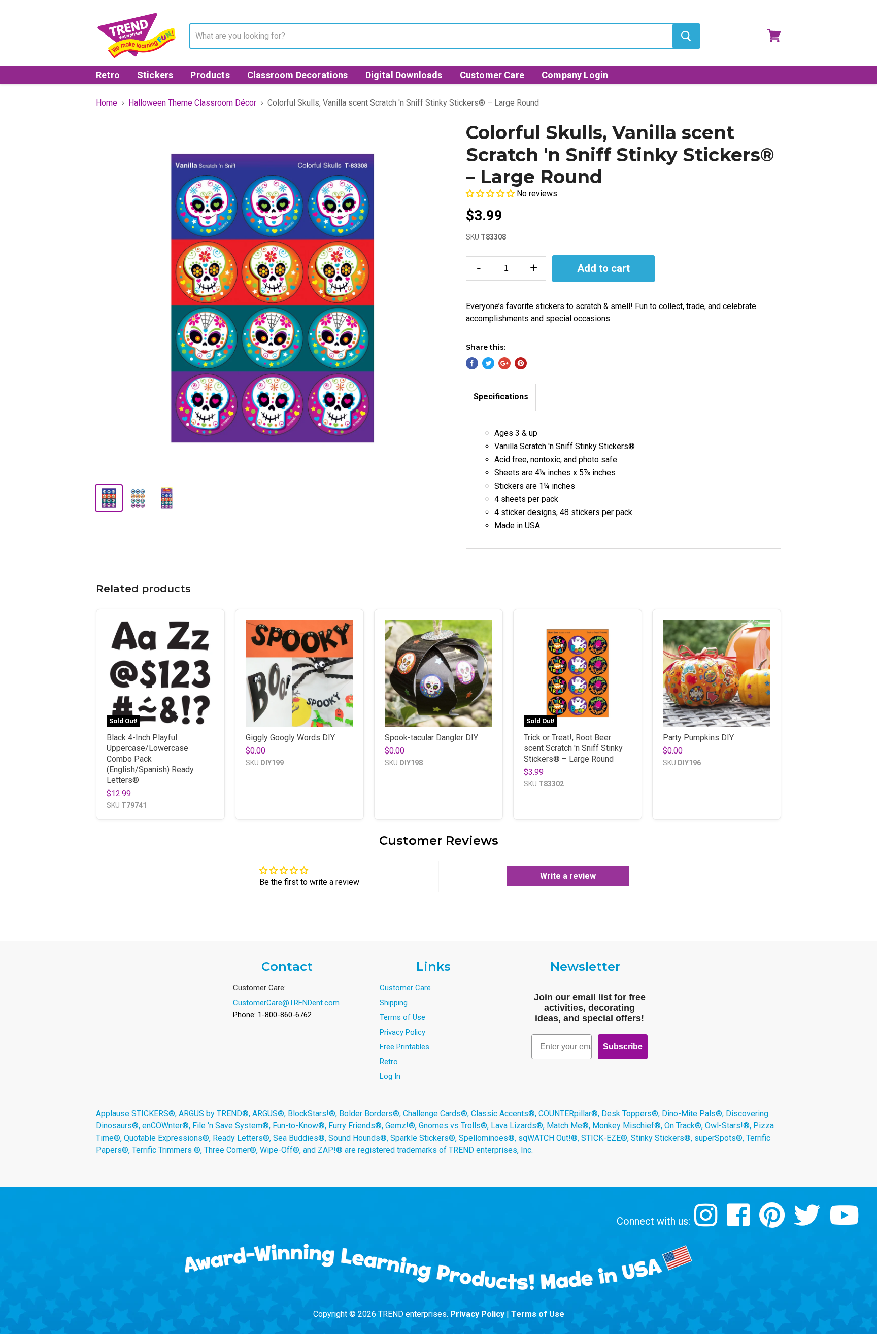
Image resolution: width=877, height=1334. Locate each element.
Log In (390, 1076)
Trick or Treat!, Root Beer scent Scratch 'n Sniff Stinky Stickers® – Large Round (573, 748)
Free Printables (404, 1046)
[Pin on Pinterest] (521, 363)
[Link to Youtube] (845, 1222)
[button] (491, 193)
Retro (108, 75)
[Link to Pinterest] (773, 1222)
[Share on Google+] (504, 363)
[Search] (685, 36)
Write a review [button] (568, 876)
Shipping (394, 1002)
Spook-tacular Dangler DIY (431, 737)
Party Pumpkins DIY (698, 737)
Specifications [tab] (501, 396)
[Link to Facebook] (739, 1222)
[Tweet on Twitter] (488, 363)
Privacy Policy (402, 1032)
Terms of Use (402, 1017)
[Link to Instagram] (707, 1222)
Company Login (575, 75)
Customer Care (492, 75)
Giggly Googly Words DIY (290, 737)
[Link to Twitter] (808, 1222)
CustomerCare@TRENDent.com (286, 1002)
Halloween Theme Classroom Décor (192, 103)
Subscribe (623, 1046)
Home (106, 103)
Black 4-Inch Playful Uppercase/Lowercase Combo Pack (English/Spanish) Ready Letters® (150, 759)
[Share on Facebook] (472, 363)
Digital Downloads (404, 75)
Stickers (155, 75)
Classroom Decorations (297, 75)
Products (209, 75)
